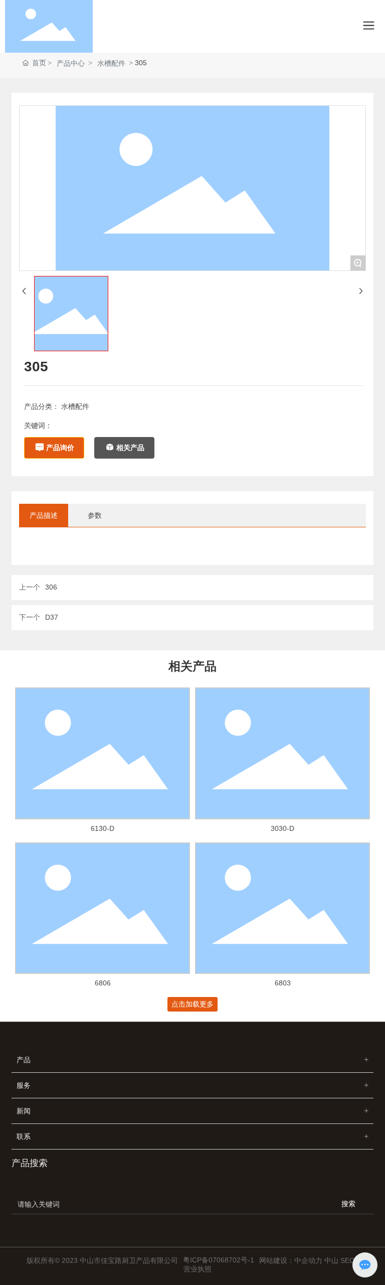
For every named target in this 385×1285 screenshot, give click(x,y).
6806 (103, 983)
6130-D (102, 828)
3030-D (282, 828)
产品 (24, 1060)
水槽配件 (111, 63)
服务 (24, 1085)
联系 (24, 1136)
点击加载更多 (192, 1004)
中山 (331, 1260)
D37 (51, 617)
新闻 (24, 1111)
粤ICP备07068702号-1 (218, 1260)
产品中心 (71, 63)
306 (51, 587)
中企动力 (308, 1260)
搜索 (348, 1204)
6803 (283, 983)
